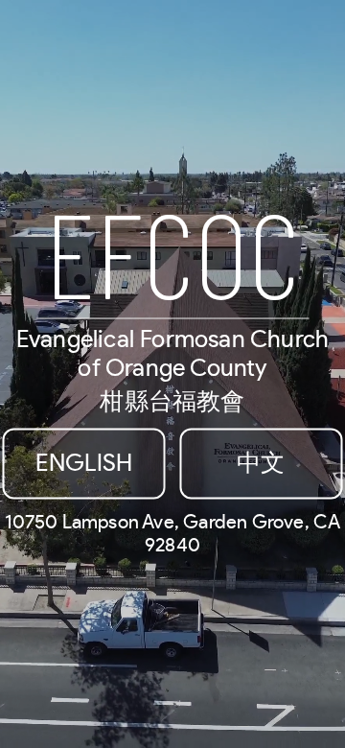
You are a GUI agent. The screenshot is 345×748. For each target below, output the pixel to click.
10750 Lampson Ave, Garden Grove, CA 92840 (173, 534)
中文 (261, 464)
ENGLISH (83, 464)
